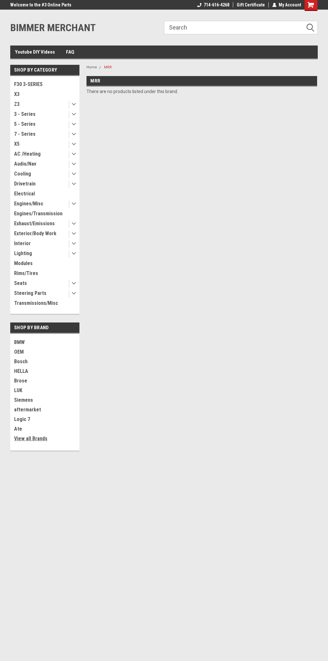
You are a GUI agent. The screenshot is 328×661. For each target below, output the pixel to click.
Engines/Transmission (38, 213)
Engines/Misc (28, 204)
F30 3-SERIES (28, 84)
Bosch (21, 361)
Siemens (23, 400)
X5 (17, 144)
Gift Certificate (251, 4)
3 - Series (25, 114)
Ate (18, 429)
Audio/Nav (25, 164)
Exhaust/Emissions (34, 223)
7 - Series (25, 134)
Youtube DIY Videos (35, 52)
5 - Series (25, 124)
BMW (19, 342)
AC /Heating (27, 154)
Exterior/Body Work (35, 233)
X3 (17, 94)
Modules (23, 263)
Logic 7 (22, 419)
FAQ (70, 52)
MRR (108, 67)
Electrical (24, 194)
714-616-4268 (216, 4)
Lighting (23, 253)
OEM (19, 352)
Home (91, 67)
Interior (22, 243)
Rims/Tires (26, 273)
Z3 (17, 104)
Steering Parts (30, 293)
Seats (20, 283)
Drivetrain (25, 184)
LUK (18, 390)
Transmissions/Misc (36, 303)
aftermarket (27, 410)
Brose (20, 381)
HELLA (21, 371)
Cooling (22, 174)
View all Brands (30, 438)
